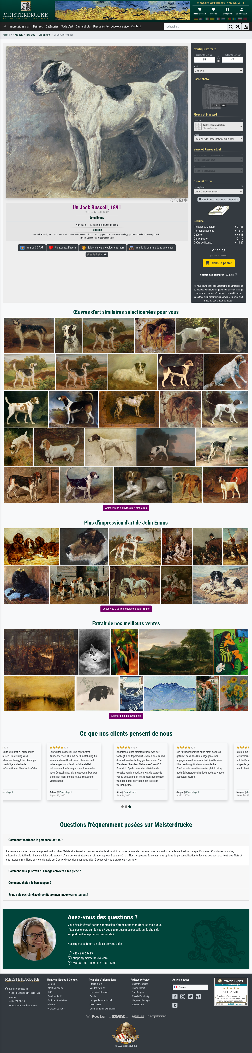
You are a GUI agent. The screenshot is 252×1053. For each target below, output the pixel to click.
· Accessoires (95, 1004)
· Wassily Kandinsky (140, 996)
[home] (5, 26)
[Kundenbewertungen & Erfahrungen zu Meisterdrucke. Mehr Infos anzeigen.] (231, 991)
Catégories (52, 26)
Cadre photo (83, 26)
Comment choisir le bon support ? (29, 883)
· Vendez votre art (97, 988)
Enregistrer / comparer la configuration (219, 199)
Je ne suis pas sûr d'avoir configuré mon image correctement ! (48, 895)
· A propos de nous (55, 1008)
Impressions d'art (19, 26)
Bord (196, 66)
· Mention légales (55, 988)
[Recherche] (230, 26)
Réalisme (30, 34)
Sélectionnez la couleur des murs (105, 247)
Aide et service (120, 26)
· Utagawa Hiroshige (140, 1000)
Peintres (38, 26)
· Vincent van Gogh (139, 983)
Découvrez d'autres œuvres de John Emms (126, 608)
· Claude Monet (138, 988)
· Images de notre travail (100, 1000)
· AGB (49, 992)
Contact (136, 26)
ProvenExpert (25, 792)
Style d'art (67, 26)
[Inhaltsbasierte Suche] (238, 26)
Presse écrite (101, 26)
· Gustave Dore (137, 1004)
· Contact (51, 983)
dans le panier (220, 263)
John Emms (44, 34)
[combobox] (218, 70)
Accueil (6, 34)
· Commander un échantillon (102, 1008)
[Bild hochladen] (245, 26)
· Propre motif (95, 983)
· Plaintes (51, 1004)
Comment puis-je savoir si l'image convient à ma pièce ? (44, 871)
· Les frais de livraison (99, 992)
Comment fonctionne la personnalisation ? (35, 840)
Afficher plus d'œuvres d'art (126, 715)
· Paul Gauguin (137, 992)
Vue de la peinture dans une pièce (153, 247)
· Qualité (93, 996)
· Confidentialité (54, 996)
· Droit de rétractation (57, 1000)
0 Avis (104, 254)
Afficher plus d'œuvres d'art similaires (126, 508)
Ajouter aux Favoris (64, 247)
